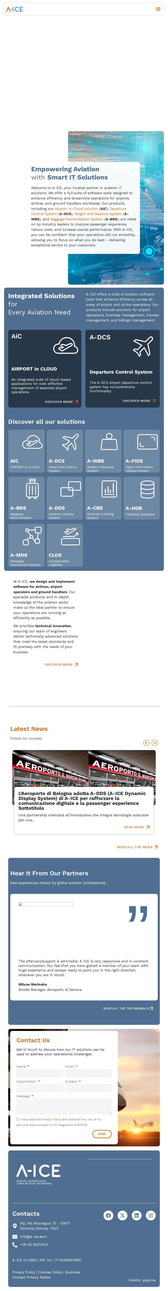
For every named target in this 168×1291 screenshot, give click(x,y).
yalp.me (149, 1280)
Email (70, 1066)
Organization (26, 1081)
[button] (158, 9)
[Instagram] (151, 1215)
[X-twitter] (122, 1215)
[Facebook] (108, 1215)
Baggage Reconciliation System (76, 219)
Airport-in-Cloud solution (76, 209)
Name (21, 1066)
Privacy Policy (51, 1119)
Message (23, 1096)
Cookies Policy (50, 1272)
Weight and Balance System (98, 214)
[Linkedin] (137, 1215)
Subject (71, 1081)
